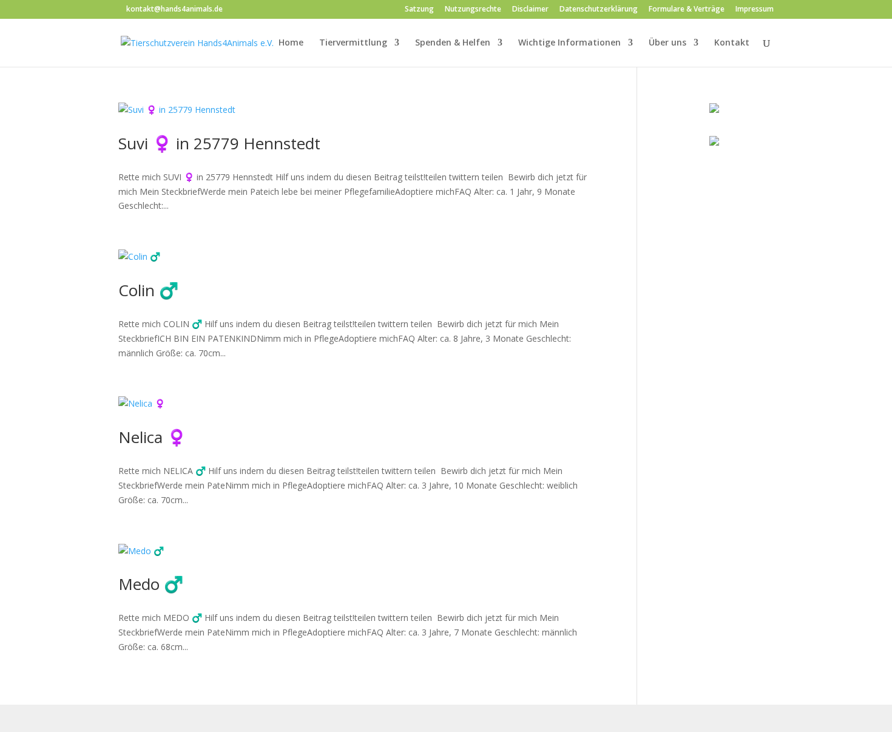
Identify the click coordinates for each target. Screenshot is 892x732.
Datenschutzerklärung (598, 9)
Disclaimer (530, 9)
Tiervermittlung (353, 43)
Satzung (419, 9)
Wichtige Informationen (569, 43)
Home (291, 43)
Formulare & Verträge (687, 9)
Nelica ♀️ (152, 437)
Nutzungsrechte (473, 9)
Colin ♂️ (148, 290)
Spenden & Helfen (452, 43)
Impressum (754, 9)
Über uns (667, 43)
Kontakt (731, 43)
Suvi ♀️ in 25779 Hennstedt (219, 143)
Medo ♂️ (150, 584)
